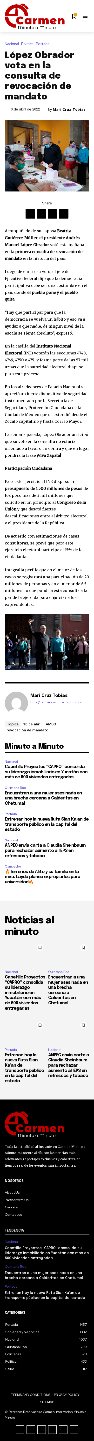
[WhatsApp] (63, 214)
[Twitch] (52, 1429)
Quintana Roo (15, 788)
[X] (41, 214)
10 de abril (32, 724)
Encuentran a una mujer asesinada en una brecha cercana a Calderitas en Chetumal (43, 798)
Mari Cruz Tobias (69, 109)
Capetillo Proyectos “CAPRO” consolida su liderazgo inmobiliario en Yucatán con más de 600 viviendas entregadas (46, 772)
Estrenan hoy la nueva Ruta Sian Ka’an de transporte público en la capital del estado (46, 824)
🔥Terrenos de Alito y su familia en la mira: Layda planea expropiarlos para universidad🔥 (42, 877)
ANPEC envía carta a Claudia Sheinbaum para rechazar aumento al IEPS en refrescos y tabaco (45, 850)
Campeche (13, 866)
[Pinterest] (52, 214)
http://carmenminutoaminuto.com (56, 702)
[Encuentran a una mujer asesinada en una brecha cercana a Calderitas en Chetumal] (68, 954)
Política (27, 44)
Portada (42, 44)
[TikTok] (41, 1429)
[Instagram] (31, 1429)
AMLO (51, 724)
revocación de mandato (27, 730)
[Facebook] (30, 214)
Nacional (12, 44)
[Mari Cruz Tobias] (16, 703)
